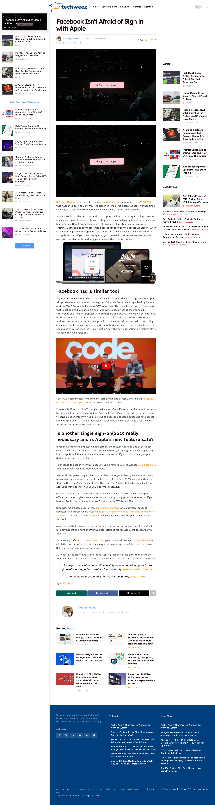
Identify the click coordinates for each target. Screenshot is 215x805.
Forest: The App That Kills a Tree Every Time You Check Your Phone (132, 755)
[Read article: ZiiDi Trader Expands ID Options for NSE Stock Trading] (171, 171)
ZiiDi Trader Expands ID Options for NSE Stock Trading (30, 127)
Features (136, 6)
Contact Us (203, 789)
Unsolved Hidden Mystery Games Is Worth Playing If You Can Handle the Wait (132, 762)
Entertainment (109, 6)
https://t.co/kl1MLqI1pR (137, 569)
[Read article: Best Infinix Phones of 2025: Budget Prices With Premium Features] (171, 200)
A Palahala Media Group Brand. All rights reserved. (78, 796)
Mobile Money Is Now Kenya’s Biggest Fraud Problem (30, 54)
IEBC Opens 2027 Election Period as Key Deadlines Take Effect (30, 195)
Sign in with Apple (66, 202)
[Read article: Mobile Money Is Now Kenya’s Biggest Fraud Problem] (171, 97)
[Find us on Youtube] (80, 735)
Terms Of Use (153, 789)
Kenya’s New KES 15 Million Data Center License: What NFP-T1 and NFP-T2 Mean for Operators (31, 177)
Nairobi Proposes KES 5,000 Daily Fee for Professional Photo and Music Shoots (29, 71)
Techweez (67, 789)
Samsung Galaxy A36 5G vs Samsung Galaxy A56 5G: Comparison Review (185, 228)
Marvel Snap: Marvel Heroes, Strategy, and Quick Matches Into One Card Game (132, 741)
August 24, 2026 (191, 86)
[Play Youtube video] (106, 366)
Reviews (124, 6)
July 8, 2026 (82, 644)
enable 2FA (144, 540)
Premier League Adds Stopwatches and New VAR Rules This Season (28, 112)
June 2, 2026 (82, 664)
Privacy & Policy (188, 789)
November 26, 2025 (178, 214)
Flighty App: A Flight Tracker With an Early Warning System (30, 142)
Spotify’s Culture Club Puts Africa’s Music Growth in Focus (30, 229)
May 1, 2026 (134, 687)
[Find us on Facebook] (59, 735)
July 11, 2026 (135, 647)
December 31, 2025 (192, 206)
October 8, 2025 (185, 222)
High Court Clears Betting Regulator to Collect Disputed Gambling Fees (30, 39)
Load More (25, 245)
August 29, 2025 (201, 230)
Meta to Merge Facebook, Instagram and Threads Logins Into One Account (90, 657)
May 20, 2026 (82, 690)
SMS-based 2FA (147, 464)
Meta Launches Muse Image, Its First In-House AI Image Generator (89, 637)
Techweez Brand (170, 789)
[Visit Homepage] (68, 6)
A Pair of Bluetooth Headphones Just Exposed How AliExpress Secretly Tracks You (31, 87)
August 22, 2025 (192, 237)
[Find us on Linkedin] (87, 735)
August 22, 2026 (191, 160)
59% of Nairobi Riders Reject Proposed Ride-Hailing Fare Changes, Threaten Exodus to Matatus (29, 213)
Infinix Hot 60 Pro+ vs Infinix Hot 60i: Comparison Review (181, 236)
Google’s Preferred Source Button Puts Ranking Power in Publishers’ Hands (30, 160)
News (96, 6)
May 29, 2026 (135, 667)
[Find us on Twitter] (66, 735)
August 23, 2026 (191, 143)
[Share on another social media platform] (153, 593)
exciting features (111, 202)
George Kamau (72, 38)
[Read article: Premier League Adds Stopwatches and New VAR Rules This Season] (171, 154)
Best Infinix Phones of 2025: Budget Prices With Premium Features (195, 199)
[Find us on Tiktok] (94, 735)
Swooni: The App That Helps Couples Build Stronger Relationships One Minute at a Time (133, 748)
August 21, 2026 (191, 177)
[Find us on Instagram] (73, 735)
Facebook (68, 584)
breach (96, 515)
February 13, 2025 (178, 245)
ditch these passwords (90, 540)
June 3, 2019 (138, 576)
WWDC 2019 (145, 202)
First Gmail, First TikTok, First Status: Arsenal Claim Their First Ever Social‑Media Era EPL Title (89, 680)
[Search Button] (207, 6)
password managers (107, 507)
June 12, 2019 (90, 38)
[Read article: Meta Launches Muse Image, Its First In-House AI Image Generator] (65, 639)
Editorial (149, 6)
